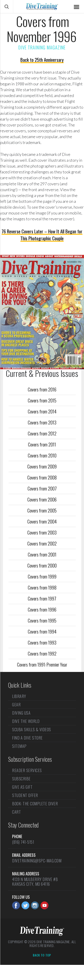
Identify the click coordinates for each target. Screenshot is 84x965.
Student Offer (25, 795)
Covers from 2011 (42, 444)
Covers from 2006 (42, 499)
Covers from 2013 (42, 422)
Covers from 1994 (42, 631)
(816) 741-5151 (23, 842)
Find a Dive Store (27, 738)
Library (19, 696)
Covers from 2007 (42, 488)
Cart (16, 812)
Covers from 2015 (42, 400)
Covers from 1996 (42, 609)
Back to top (42, 955)
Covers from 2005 (42, 510)
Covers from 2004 (42, 521)
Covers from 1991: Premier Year (42, 664)
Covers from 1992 (42, 653)
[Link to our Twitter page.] (25, 905)
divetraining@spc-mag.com (36, 860)
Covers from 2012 (42, 433)
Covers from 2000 (42, 565)
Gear (16, 704)
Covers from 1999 (42, 576)
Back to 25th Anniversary (42, 59)
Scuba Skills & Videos (31, 729)
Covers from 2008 (42, 477)
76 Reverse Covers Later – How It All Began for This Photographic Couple (42, 235)
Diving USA (21, 713)
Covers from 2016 (42, 389)
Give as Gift (22, 787)
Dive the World (25, 721)
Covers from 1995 (42, 620)
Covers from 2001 (42, 554)
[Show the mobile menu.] (76, 7)
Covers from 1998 (42, 587)
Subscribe (21, 779)
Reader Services (27, 770)
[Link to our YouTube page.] (44, 905)
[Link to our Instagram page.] (35, 905)
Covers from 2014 (42, 411)
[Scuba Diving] (42, 6)
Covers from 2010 (42, 455)
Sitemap (19, 746)
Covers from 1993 (42, 642)
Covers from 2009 (42, 466)
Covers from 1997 (42, 598)
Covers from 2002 (42, 543)
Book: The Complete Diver (35, 803)
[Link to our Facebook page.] (16, 905)
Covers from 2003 (42, 532)
